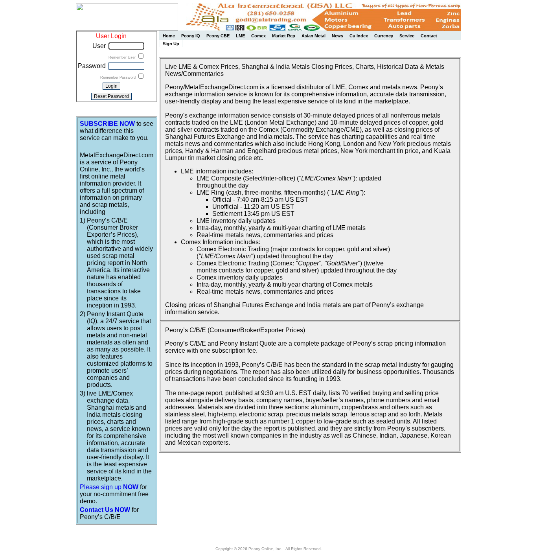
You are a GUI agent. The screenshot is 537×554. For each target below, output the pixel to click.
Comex (258, 35)
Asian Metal (314, 35)
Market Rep (283, 35)
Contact (429, 35)
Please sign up (109, 487)
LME (240, 35)
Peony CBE (218, 35)
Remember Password (118, 77)
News (337, 35)
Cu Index (358, 35)
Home (169, 35)
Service (406, 35)
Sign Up (171, 43)
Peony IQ (190, 35)
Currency (383, 35)
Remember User (123, 57)
